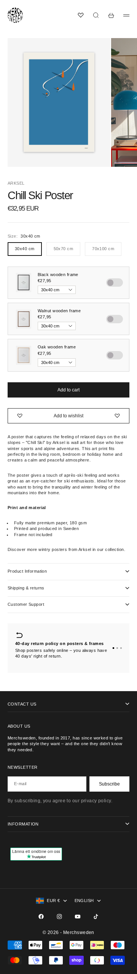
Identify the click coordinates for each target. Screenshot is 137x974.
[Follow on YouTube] (78, 916)
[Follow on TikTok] (96, 916)
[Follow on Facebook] (41, 916)
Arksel (16, 183)
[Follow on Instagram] (59, 916)
